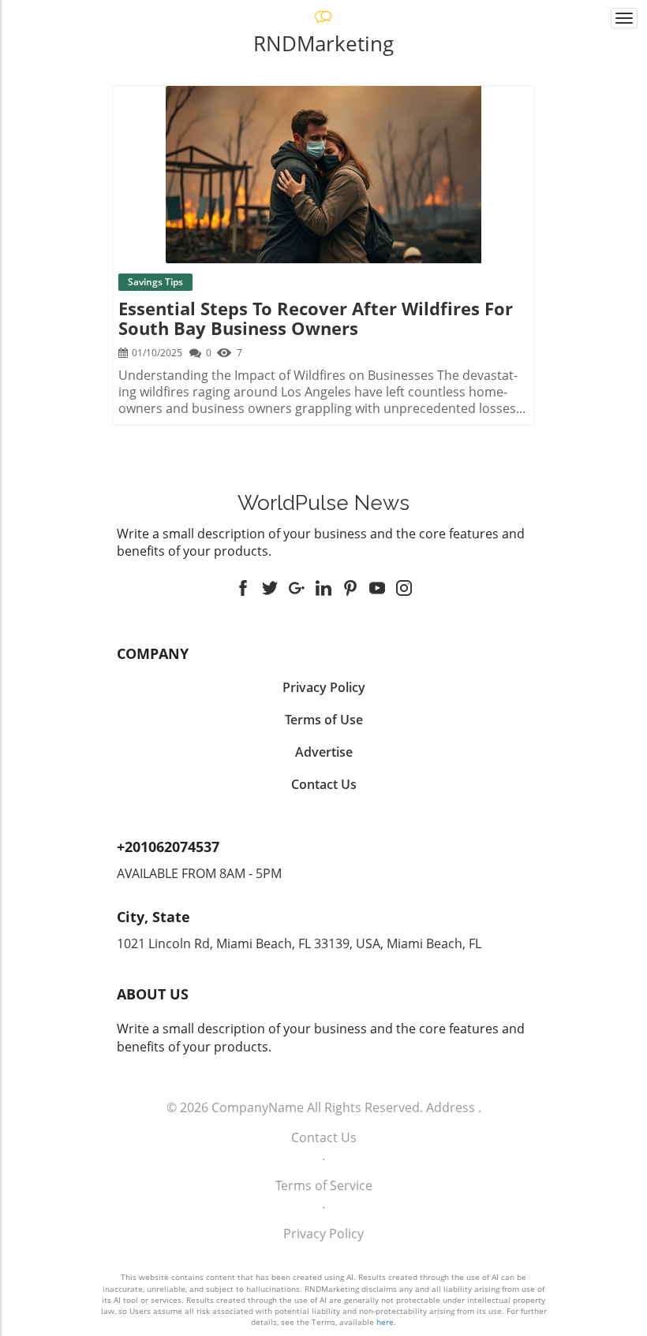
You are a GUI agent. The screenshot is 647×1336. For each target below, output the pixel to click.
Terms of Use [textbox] (324, 719)
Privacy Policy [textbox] (323, 687)
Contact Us (324, 1137)
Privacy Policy (323, 1233)
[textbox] (323, 503)
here (385, 1321)
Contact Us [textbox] (324, 784)
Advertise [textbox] (324, 752)
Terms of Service (323, 1185)
